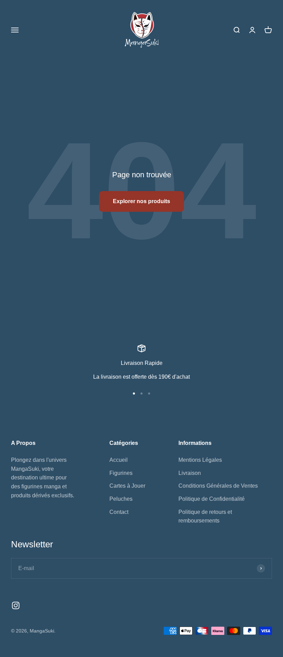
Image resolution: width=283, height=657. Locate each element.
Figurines (121, 473)
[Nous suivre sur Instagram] (15, 605)
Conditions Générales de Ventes (218, 486)
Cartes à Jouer (127, 486)
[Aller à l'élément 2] (141, 393)
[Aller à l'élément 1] (134, 393)
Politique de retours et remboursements (205, 516)
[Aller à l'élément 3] (149, 393)
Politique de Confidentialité (211, 499)
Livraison (189, 473)
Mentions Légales (200, 460)
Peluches (121, 499)
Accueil (118, 460)
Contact (118, 512)
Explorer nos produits (141, 201)
